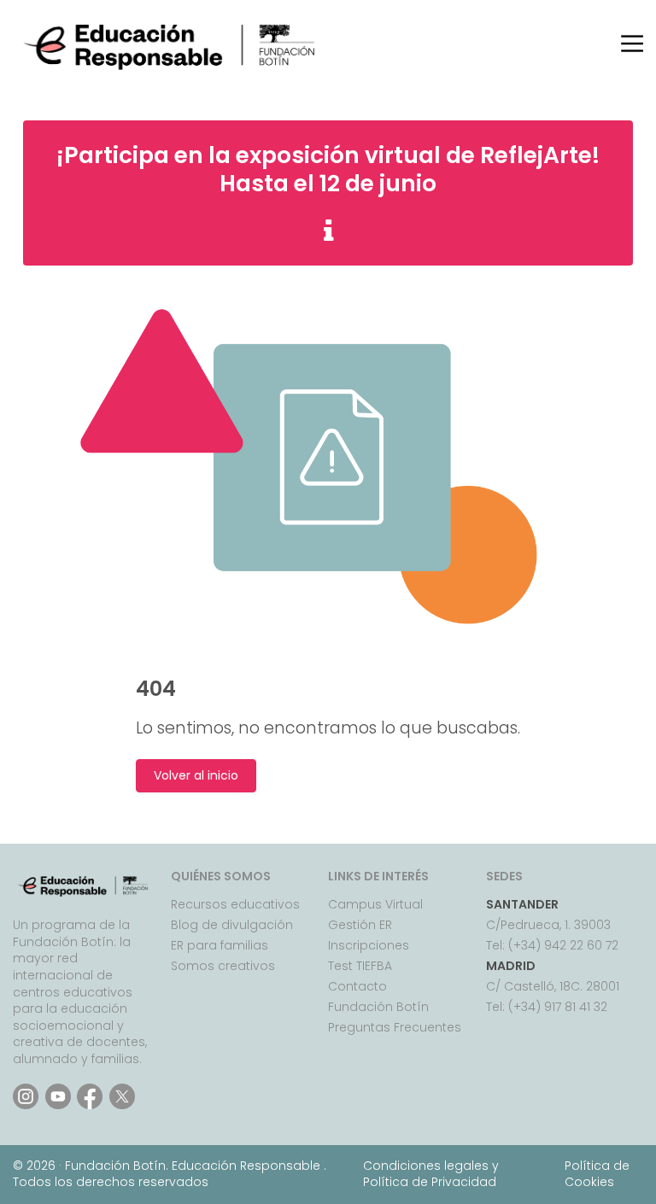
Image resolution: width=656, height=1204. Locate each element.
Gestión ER (360, 924)
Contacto (357, 986)
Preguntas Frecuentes (394, 1027)
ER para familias (219, 945)
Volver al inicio (196, 776)
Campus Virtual (375, 904)
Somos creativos (223, 965)
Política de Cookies (597, 1174)
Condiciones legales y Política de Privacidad (431, 1174)
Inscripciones (368, 945)
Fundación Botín (378, 1006)
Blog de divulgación (232, 924)
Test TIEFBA (360, 965)
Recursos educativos (235, 904)
